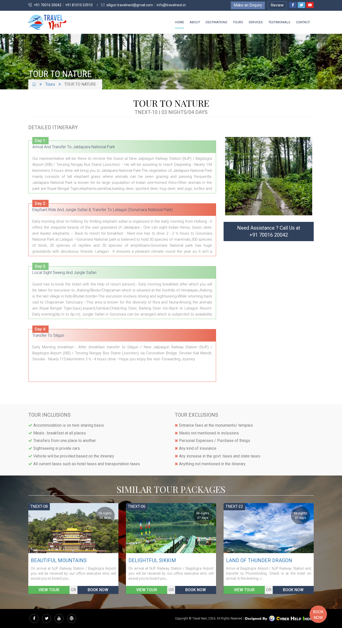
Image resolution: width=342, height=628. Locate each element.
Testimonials (279, 22)
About (195, 22)
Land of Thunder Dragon (161, 560)
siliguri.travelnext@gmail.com (129, 5)
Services (256, 22)
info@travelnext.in (171, 5)
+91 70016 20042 (47, 5)
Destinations (216, 22)
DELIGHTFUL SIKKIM (54, 560)
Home (179, 22)
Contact (303, 22)
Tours (238, 22)
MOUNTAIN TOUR (246, 560)
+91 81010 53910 (79, 5)
